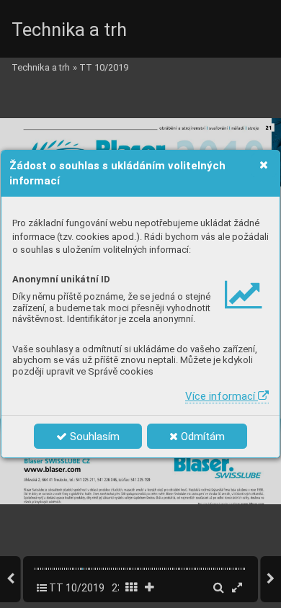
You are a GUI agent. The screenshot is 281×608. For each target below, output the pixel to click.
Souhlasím (93, 436)
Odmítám (201, 436)
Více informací (221, 396)
